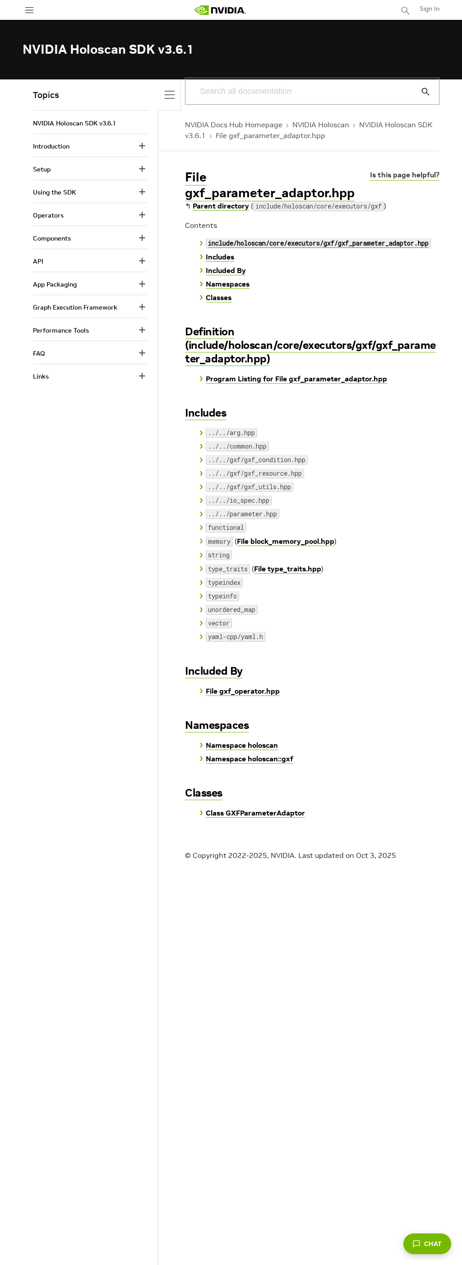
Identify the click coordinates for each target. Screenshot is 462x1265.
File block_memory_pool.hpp (285, 541)
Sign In (429, 9)
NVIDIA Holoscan (320, 124)
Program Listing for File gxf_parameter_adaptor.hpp (296, 378)
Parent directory (221, 205)
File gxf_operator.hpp (243, 690)
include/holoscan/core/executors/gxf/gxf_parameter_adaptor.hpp (318, 243)
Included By (226, 270)
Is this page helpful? (404, 174)
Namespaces (227, 283)
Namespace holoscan (242, 745)
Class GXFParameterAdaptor (255, 812)
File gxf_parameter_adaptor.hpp (270, 135)
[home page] (220, 10)
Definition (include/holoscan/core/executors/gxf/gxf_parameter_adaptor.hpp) (310, 345)
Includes (220, 256)
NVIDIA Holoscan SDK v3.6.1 (74, 123)
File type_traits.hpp (287, 568)
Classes (218, 297)
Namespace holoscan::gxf (249, 758)
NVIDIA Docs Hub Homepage (233, 124)
